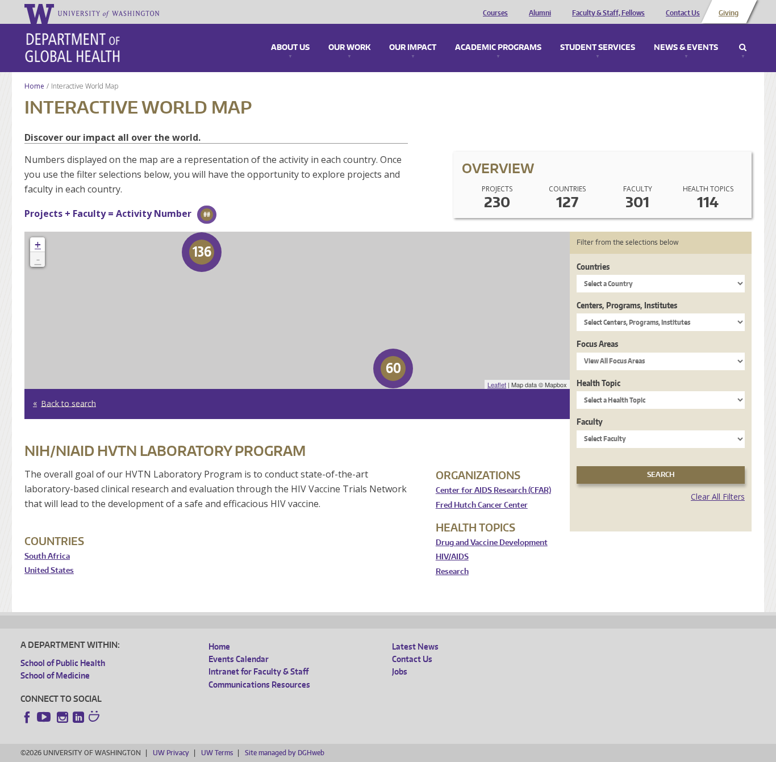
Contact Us (683, 13)
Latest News (415, 646)
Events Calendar (238, 659)
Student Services (597, 48)
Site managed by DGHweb (284, 752)
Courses (495, 13)
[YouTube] (44, 717)
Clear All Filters (718, 496)
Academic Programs (498, 48)
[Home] (72, 48)
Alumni (540, 13)
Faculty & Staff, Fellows (608, 13)
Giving (729, 13)
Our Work (349, 48)
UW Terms (217, 752)
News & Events (686, 48)
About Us (290, 48)
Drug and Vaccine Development (492, 542)
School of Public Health (62, 663)
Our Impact (412, 48)
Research (452, 571)
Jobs (399, 671)
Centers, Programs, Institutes (627, 305)
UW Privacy (171, 752)
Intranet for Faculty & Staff (258, 671)
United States (49, 570)
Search (743, 47)
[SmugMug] (95, 718)
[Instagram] (62, 717)
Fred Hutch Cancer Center (482, 505)
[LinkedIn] (78, 717)
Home (34, 86)
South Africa (47, 556)
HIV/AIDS (452, 556)
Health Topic (598, 383)
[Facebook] (27, 717)
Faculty (590, 421)
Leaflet (496, 384)
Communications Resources (259, 684)
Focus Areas (597, 344)
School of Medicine (55, 675)
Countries (593, 266)
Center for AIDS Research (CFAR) (493, 490)
